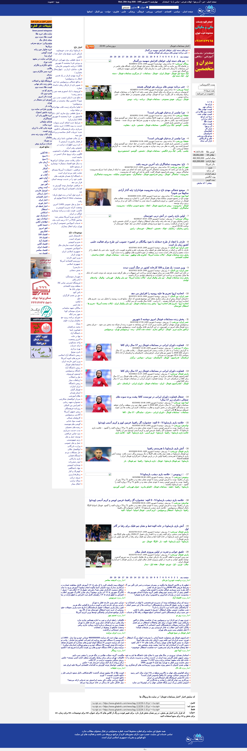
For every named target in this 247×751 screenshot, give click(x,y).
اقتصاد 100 (43, 234)
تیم (143, 541)
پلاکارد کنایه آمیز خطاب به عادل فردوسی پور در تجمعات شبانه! (162, 627)
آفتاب (45, 171)
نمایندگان (140, 412)
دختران (148, 412)
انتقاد (148, 205)
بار (125, 461)
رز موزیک (48, 140)
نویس (129, 99)
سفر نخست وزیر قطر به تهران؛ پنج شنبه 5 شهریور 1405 (165, 662)
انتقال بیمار (75, 484)
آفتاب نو (44, 175)
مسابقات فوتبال (153, 99)
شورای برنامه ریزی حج (70, 317)
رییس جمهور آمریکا (72, 411)
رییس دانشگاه (74, 383)
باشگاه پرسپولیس (73, 371)
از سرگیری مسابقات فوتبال (129, 73)
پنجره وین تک (46, 93)
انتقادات (174, 208)
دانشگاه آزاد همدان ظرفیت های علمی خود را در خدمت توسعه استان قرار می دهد (67, 179)
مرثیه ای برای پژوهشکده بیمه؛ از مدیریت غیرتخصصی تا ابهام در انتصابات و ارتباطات (153, 602)
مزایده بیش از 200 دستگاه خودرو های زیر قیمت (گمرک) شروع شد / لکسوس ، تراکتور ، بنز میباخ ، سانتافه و (78, 647)
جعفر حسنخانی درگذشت (113, 630)
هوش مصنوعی (168, 99)
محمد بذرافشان (73, 327)
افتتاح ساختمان (97, 255)
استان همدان (75, 393)
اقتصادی (168, 11)
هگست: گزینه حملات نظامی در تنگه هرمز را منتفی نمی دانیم (98, 655)
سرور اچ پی (47, 90)
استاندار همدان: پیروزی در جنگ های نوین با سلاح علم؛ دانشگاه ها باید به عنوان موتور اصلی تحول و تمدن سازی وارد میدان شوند (135, 655)
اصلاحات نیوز (42, 219)
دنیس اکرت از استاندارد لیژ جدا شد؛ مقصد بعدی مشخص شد (163, 645)
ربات (136, 99)
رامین (132, 228)
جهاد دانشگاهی (74, 468)
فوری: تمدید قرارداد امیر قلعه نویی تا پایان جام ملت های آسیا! (163, 640)
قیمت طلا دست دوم (43, 37)
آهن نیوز (44, 184)
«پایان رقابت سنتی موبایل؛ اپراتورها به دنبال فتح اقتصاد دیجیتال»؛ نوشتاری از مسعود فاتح (66, 163)
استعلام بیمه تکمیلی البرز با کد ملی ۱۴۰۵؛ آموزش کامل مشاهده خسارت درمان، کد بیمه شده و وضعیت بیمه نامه (76, 585)
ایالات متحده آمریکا (156, 255)
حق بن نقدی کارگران (71, 295)
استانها (89, 11)
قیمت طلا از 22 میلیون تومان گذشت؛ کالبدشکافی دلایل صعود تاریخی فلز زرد (91, 673)
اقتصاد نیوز (43, 253)
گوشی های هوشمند (72, 424)
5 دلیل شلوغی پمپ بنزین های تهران (174, 630)
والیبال (101, 278)
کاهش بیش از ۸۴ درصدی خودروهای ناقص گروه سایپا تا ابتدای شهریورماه (158, 592)
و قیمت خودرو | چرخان (171, 580)
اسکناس (44, 212)
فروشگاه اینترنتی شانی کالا (69, 283)
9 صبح (45, 159)
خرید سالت (47, 125)
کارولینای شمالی (73, 418)
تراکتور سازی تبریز (181, 329)
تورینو (168, 564)
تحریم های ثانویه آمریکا (70, 358)
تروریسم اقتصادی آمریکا (70, 261)
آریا (46, 165)
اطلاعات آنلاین (42, 222)
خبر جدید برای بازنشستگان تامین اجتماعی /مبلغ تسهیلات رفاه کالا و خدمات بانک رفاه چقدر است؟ (148, 612)
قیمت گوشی (46, 52)
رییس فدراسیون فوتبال (153, 174)
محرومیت (184, 174)
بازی (133, 125)
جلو (78, 298)
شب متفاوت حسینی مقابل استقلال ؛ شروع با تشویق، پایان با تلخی (161, 610)
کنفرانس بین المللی (72, 405)
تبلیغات (113, 668)
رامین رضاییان (183, 228)
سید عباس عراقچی (72, 433)
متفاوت (127, 125)
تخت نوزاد (48, 62)
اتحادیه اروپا (184, 303)
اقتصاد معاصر (42, 250)
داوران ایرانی (137, 383)
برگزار (132, 357)
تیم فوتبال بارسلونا (172, 461)
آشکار (45, 168)
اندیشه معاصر (110, 580)
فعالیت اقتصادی (182, 257)
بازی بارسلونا (137, 433)
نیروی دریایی (75, 477)
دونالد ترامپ (75, 480)
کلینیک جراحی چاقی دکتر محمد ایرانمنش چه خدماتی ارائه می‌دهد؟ (96, 680)
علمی (123, 11)
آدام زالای (76, 280)
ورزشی (149, 11)
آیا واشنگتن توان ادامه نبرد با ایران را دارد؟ (170, 607)
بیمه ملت (125, 255)
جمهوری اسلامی (73, 264)
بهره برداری (75, 349)
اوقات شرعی (186, 2)
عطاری (49, 78)
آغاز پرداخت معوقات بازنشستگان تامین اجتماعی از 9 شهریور (163, 625)
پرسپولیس (108, 329)
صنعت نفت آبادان (143, 329)
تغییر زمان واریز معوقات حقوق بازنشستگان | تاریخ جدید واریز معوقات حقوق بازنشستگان (86, 607)
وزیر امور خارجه (73, 258)
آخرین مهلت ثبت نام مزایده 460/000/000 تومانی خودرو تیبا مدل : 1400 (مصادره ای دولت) (85, 638)
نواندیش (185, 425)
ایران (162, 383)
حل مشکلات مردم (72, 452)
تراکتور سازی (158, 329)
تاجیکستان (158, 357)
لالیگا (156, 541)
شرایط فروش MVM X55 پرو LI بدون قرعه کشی (168, 587)
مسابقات (147, 73)
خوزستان (140, 228)
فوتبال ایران (165, 73)
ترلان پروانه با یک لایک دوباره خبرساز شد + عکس (103, 662)
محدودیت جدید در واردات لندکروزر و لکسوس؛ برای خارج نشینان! (161, 595)
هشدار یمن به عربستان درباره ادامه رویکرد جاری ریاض (101, 625)
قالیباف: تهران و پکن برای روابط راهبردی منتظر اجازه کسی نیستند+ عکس (92, 658)
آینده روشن (43, 187)
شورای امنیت (74, 239)
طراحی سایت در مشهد (42, 59)
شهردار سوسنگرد (73, 276)
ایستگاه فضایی (74, 455)
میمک (78, 323)
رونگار (186, 64)
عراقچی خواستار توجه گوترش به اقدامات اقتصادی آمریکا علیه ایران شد (93, 665)
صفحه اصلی (211, 2)
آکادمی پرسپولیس (72, 415)
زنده (132, 329)
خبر (203, 2)
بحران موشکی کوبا (72, 311)
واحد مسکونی (74, 342)
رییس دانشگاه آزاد (72, 367)
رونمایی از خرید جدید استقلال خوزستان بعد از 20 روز (101, 610)
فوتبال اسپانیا (139, 510)
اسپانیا (129, 510)
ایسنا (187, 89)
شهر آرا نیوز (183, 167)
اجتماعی (158, 11)
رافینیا (167, 433)
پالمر (179, 151)
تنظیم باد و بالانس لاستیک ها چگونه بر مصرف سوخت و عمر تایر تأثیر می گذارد (156, 585)
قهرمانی (109, 278)
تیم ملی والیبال (121, 278)
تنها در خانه (75, 336)
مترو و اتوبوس (74, 242)
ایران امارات (75, 386)
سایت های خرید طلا (44, 34)
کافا (124, 412)
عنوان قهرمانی (133, 487)
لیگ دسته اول (178, 76)
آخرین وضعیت (74, 339)
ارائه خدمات (75, 345)
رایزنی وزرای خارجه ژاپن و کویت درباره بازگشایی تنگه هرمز (98, 605)
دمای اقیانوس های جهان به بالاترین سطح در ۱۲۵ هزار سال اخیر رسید (160, 673)
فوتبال (155, 73)
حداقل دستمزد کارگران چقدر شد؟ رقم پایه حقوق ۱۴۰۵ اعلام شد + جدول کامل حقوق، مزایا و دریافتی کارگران (77, 590)
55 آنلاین (44, 153)
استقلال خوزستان (181, 306)
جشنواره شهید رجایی (71, 402)
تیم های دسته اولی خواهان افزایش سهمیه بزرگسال (166, 50)
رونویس (185, 477)
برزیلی (179, 99)
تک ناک (178, 668)
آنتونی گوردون (119, 487)
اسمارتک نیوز (42, 215)
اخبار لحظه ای (42, 206)
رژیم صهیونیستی (73, 440)
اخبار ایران (43, 200)
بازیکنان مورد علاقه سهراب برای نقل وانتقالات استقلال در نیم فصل (161, 622)
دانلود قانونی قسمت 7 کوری (112, 675)
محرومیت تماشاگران (103, 174)
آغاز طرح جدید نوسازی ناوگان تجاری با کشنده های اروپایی (164, 590)
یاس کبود (76, 292)
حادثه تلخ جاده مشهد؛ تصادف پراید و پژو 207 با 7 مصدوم (165, 660)
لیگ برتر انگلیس (167, 125)
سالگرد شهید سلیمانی (71, 308)
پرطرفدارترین (74, 474)
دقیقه (171, 487)
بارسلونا (159, 433)
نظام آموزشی (74, 396)
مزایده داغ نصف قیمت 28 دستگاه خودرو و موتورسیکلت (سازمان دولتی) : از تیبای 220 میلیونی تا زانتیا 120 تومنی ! (75, 645)
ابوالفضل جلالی (74, 449)
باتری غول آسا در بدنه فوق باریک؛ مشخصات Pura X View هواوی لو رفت (67, 198)
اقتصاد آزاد (177, 598)
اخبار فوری (43, 203)
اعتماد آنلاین (43, 225)
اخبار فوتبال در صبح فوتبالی (178, 633)
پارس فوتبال (183, 374)
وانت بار (48, 106)
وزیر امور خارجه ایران (71, 361)
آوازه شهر (43, 178)
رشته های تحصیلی (72, 427)
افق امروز (43, 228)
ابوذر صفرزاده (74, 462)
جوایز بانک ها (75, 289)
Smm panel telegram (42, 30)
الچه (128, 433)
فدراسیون (175, 357)
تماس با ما (175, 2)
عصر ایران (184, 247)
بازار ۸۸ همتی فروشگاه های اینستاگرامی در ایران (168, 677)
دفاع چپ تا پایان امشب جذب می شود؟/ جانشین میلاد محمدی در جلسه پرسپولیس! (66, 100)
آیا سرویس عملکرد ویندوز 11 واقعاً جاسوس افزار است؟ (165, 675)
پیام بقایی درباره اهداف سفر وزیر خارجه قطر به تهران (101, 622)
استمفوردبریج (123, 151)
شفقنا (186, 115)
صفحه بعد (184, 57)
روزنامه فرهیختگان (72, 408)
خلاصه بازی (120, 433)
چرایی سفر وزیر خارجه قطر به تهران (108, 602)
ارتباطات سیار (74, 380)
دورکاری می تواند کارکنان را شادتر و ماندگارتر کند (168, 680)
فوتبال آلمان (75, 389)
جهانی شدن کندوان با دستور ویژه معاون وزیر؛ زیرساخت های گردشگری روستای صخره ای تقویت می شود (144, 665)
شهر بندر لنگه (74, 314)
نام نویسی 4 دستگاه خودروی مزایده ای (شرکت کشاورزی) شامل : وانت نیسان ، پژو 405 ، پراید (83, 640)
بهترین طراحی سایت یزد (41, 109)
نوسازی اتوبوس (73, 465)
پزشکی (132, 11)
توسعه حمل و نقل (72, 437)
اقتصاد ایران (42, 247)
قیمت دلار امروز (45, 96)
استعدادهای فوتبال (72, 364)
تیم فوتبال (132, 461)
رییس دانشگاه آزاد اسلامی (69, 355)
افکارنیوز (44, 231)
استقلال (149, 228)
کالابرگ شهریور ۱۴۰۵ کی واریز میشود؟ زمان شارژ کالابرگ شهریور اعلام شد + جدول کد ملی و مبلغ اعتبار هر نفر (76, 592)
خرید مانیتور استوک (44, 112)
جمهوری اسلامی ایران (71, 251)
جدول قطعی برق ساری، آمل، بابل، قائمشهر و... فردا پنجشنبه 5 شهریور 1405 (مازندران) (66, 116)
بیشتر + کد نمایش (204, 183)
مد (79, 273)
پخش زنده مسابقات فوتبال (177, 255)
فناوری (116, 11)
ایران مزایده (111, 633)
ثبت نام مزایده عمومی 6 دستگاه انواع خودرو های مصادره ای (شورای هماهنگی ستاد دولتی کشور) (83, 642)
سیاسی (177, 11)
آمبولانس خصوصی (72, 248)
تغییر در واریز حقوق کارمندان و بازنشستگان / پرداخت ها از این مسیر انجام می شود (154, 605)
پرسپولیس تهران (122, 329)
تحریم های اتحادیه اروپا (167, 303)
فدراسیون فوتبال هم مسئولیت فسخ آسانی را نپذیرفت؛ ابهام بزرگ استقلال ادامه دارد (153, 638)
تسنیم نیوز (112, 615)
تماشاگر (175, 174)
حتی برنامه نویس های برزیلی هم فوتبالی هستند (168, 53)
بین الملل (99, 11)
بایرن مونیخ (75, 352)
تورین (180, 564)
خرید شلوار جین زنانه (43, 49)
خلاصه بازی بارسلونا (180, 433)
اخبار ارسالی (42, 193)
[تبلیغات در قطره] (41, 27)
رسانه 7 (185, 348)
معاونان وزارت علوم (71, 320)
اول (174, 564)
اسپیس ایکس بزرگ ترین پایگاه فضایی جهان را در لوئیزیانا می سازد (160, 682)
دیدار (146, 564)
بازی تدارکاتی (74, 459)
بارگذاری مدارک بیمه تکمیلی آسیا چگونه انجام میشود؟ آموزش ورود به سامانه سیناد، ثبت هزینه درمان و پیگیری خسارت (74, 587)
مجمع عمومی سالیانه (122, 174)
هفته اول (153, 564)
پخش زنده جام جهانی (43, 84)
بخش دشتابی (74, 270)
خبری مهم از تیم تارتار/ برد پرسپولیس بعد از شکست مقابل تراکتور (161, 620)
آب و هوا (197, 2)
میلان (186, 564)
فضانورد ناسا (75, 330)
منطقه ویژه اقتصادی (71, 286)
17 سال (131, 412)
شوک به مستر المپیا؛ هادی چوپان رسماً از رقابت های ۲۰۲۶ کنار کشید (160, 642)
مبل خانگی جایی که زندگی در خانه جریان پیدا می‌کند (102, 682)
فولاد (165, 228)
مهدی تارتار (75, 254)
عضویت (51, 2)
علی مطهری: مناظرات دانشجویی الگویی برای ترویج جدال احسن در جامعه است (67, 154)
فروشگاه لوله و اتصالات (42, 81)
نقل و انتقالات (74, 377)
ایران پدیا (48, 56)
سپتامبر (140, 357)
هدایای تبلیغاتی (46, 121)
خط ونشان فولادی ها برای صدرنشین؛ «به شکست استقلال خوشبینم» (160, 647)
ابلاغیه (77, 301)
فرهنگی (140, 11)
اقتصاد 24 (43, 237)
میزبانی (148, 357)
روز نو (178, 615)
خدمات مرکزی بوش (43, 143)
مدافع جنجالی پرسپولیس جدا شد (66, 82)
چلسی (186, 125)
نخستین (140, 125)
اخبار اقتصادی (42, 197)
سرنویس (112, 598)
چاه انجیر (76, 305)
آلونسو (178, 125)
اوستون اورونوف (73, 374)
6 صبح (45, 156)
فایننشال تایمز (74, 236)
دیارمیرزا (76, 267)
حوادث (108, 11)
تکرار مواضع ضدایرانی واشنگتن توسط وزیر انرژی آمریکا (100, 612)
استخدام (166, 2)
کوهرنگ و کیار (74, 471)
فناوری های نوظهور (139, 255)
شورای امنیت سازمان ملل (69, 245)
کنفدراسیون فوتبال (174, 383)
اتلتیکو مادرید (146, 487)
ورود (57, 2)
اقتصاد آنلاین (42, 244)
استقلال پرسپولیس (165, 510)
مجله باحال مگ (45, 40)
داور (118, 383)
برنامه (142, 99)
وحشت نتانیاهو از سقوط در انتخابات (109, 627)
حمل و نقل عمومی (72, 443)
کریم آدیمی (150, 433)
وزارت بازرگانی (73, 446)
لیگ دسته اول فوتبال (180, 73)
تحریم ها (91, 303)
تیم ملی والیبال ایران (155, 278)
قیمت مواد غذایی (73, 421)
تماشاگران (137, 174)
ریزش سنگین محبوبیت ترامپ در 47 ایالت (106, 660)
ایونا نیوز (185, 196)
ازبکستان (185, 357)
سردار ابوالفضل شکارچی (69, 399)
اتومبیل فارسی (41, 190)
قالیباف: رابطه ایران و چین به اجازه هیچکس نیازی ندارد (100, 620)
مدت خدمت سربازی (71, 430)
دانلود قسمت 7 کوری (115, 677)
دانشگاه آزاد (75, 333)
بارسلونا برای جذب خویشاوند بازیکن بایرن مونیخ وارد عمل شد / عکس (68, 53)
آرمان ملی (43, 162)
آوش (46, 181)
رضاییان (171, 228)
